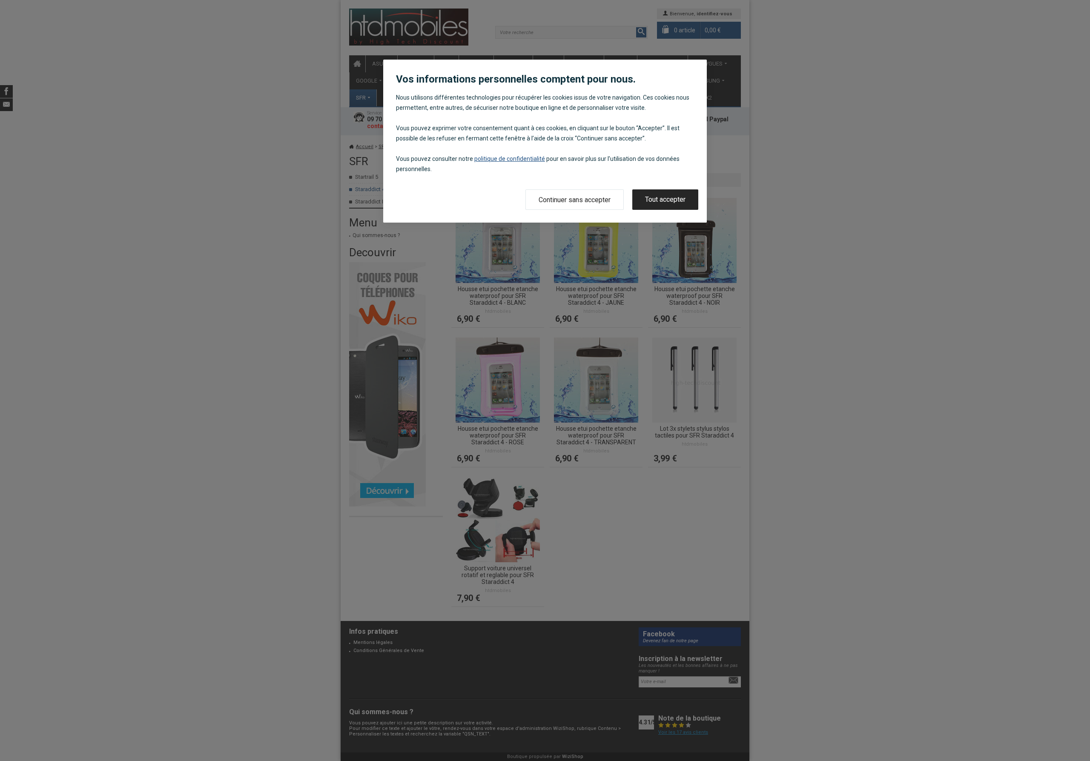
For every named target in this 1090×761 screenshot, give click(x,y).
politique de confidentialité (509, 158)
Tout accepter (665, 199)
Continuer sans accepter (575, 200)
